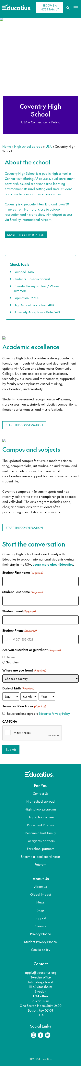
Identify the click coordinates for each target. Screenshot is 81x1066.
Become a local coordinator (40, 856)
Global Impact (40, 894)
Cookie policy (40, 949)
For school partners (40, 848)
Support (40, 918)
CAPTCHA (9, 721)
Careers (40, 926)
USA (49, 146)
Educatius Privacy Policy (54, 713)
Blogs (40, 910)
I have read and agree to (38, 713)
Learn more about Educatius (53, 564)
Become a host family (40, 833)
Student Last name (22, 591)
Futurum (40, 864)
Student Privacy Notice (40, 941)
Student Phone (19, 630)
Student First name (22, 572)
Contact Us (40, 793)
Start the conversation (25, 235)
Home (6, 146)
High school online (41, 817)
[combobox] (7, 639)
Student (11, 657)
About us (40, 886)
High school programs (40, 809)
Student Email (19, 611)
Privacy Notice (40, 934)
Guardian (12, 662)
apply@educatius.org (40, 972)
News (40, 902)
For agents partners (41, 840)
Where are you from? (24, 670)
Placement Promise (40, 825)
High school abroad (28, 146)
